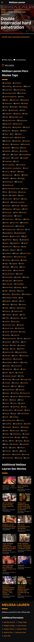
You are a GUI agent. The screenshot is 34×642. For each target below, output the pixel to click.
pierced (7, 356)
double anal (9, 185)
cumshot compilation (13, 168)
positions (8, 359)
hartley (7, 260)
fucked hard (9, 226)
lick (22, 298)
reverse (20, 373)
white (14, 448)
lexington (27, 294)
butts (24, 148)
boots (7, 144)
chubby (25, 151)
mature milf (18, 311)
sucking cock (10, 420)
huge (27, 277)
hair (20, 250)
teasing (26, 427)
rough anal (27, 379)
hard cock (27, 253)
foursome (9, 216)
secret (7, 386)
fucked (25, 223)
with (24, 451)
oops (6, 345)
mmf (25, 318)
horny (15, 267)
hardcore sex (21, 257)
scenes (25, 383)
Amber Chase (9, 629)
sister (7, 396)
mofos (7, 321)
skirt (6, 400)
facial (7, 202)
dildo (7, 178)
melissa (8, 315)
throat (26, 434)
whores (8, 451)
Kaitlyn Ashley (9, 626)
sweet (28, 424)
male (6, 308)
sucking (15, 417)
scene (16, 383)
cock (7, 155)
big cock (8, 124)
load (16, 301)
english (14, 195)
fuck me (15, 223)
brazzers (16, 144)
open (14, 345)
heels (25, 260)
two (7, 444)
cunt (26, 168)
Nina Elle (7, 636)
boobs (27, 141)
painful (21, 349)
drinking (14, 192)
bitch (6, 134)
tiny (6, 441)
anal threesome (11, 97)
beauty (18, 114)
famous (7, 206)
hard (9, 37)
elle (6, 195)
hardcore (9, 257)
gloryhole (25, 240)
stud (28, 410)
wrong (26, 454)
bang (6, 107)
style (14, 413)
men (16, 315)
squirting (16, 407)
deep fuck (9, 175)
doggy (22, 178)
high (6, 264)
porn (16, 356)
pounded (18, 359)
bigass (16, 131)
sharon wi (26, 393)
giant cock (16, 236)
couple (15, 158)
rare (24, 369)
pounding (8, 362)
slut (22, 400)
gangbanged (21, 233)
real (6, 373)
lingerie (8, 301)
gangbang (9, 233)
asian (22, 97)
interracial (16, 37)
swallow (8, 424)
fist (16, 212)
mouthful (20, 328)
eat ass (23, 192)
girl (25, 236)
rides (22, 376)
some (14, 403)
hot (23, 267)
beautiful (8, 114)
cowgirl (25, 158)
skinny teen (25, 396)
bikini (24, 131)
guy (24, 247)
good (6, 243)
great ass (8, 247)
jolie (6, 291)
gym (14, 250)
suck (6, 417)
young (19, 458)
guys (7, 250)
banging (24, 107)
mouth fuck (9, 328)
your (28, 458)
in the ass (9, 284)
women (17, 454)
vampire (15, 444)
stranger (19, 410)
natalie (7, 335)
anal (28, 86)
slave (14, 400)
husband (19, 281)
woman (8, 454)
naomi (15, 332)
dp (6, 192)
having (16, 260)
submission (24, 413)
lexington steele (11, 298)
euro (22, 195)
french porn (9, 219)
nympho (8, 342)
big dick (8, 127)
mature (7, 311)
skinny (14, 396)
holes (7, 267)
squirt (7, 407)
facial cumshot (19, 202)
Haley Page (22, 622)
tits (13, 441)
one (24, 342)
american (18, 86)
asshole (26, 100)
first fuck (8, 212)
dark (14, 172)
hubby (18, 277)
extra (18, 199)
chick (16, 151)
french (19, 216)
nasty (23, 332)
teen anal (15, 431)
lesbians (17, 294)
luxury (23, 304)
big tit (27, 127)
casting (7, 151)
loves (7, 304)
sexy (22, 386)
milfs (7, 318)
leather (7, 294)
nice (20, 339)
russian (7, 383)
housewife (9, 277)
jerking (18, 287)
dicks (26, 175)
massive (22, 308)
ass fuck (15, 100)
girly (16, 240)
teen (7, 431)
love (22, 301)
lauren (21, 291)
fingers (18, 209)
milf (23, 315)
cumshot (22, 165)
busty (16, 148)
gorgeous (16, 243)
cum (17, 161)
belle (26, 114)
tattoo (17, 427)
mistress (16, 318)
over (14, 349)
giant (6, 236)
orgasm (22, 345)
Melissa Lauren (17, 2)
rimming (8, 379)
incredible (20, 284)
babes (25, 103)
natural (16, 335)
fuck (7, 223)
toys (27, 441)
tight (18, 437)
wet (6, 448)
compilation (26, 155)
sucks (21, 420)
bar (6, 110)
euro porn (8, 199)
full (28, 229)
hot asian (8, 270)
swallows (18, 424)
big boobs (23, 120)
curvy (7, 172)
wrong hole (9, 458)
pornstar (25, 356)
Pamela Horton (9, 622)
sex (15, 386)
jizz (26, 287)
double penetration (12, 189)
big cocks (18, 124)
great (26, 243)
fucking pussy (10, 229)
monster (16, 321)
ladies (13, 291)
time (26, 437)
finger (25, 206)
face (25, 199)
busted (7, 148)
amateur (18, 83)
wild (16, 451)
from (28, 219)
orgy (7, 349)
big (6, 117)
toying (20, 441)
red (12, 373)
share (7, 393)
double (4, 37)
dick (18, 175)
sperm (22, 403)
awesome (8, 103)
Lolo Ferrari (21, 626)
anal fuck (8, 90)
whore (22, 448)
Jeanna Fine (8, 632)
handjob (8, 253)
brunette (26, 144)
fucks (21, 229)
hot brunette (9, 274)
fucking (21, 226)
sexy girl (21, 390)
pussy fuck (17, 366)
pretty (25, 362)
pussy (7, 366)
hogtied (14, 264)
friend (19, 219)
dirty (14, 178)
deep (22, 172)
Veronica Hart (21, 632)
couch (7, 158)
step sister (9, 410)
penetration (24, 37)
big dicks (18, 127)
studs (7, 413)
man (14, 308)
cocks (15, 155)
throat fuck (9, 437)
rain (17, 369)
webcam (25, 444)
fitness (24, 212)
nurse (28, 339)
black (19, 134)
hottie (20, 274)
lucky (15, 304)
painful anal (9, 352)
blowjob (18, 141)
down (26, 189)
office (17, 342)
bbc (23, 110)
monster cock (10, 325)
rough (17, 379)
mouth (21, 325)
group (17, 247)
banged (15, 107)
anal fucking (20, 90)
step (24, 407)
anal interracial (10, 93)
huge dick (8, 281)
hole (22, 264)
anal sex (23, 93)
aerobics (8, 83)
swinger (8, 427)
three (7, 434)
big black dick (10, 120)
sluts (7, 403)
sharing (16, 393)
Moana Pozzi (22, 629)
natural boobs (10, 339)
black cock (9, 137)
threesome (17, 434)
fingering (8, 209)
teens (25, 431)
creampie (8, 161)
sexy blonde (9, 390)
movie (7, 332)
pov (17, 362)
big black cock (17, 117)
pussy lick (8, 369)
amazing (8, 86)
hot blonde (20, 270)
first (26, 209)
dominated (9, 182)
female (17, 206)
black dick (21, 137)
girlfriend (8, 240)
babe (18, 103)
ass (7, 100)
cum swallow (10, 165)
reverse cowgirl (10, 376)
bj (12, 134)
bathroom (14, 110)
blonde (8, 141)
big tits (7, 131)
